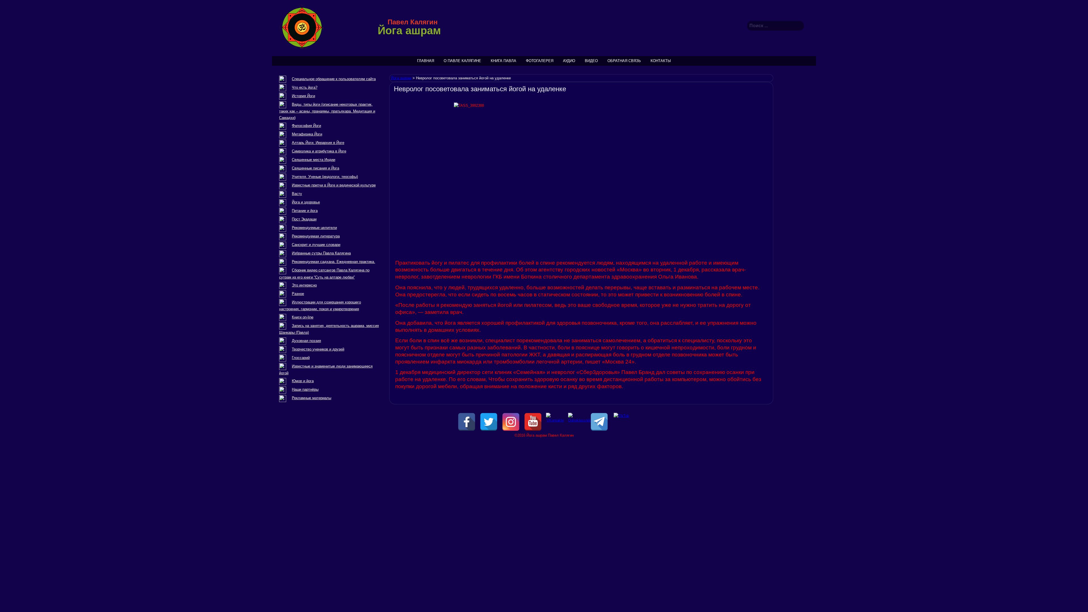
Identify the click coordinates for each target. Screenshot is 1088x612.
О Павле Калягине (462, 61)
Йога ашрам (409, 31)
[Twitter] (489, 422)
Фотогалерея (539, 61)
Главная (425, 61)
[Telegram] (599, 422)
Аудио (569, 61)
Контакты (661, 61)
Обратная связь (624, 61)
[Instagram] (511, 422)
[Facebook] (467, 422)
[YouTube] (533, 422)
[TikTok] (621, 422)
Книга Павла (503, 61)
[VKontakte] (555, 422)
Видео (591, 61)
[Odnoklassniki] (577, 422)
